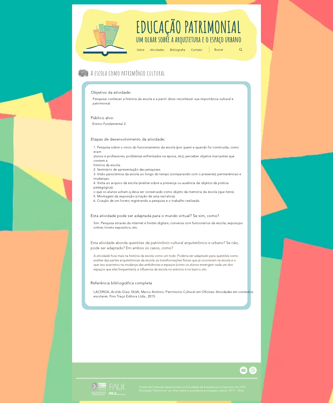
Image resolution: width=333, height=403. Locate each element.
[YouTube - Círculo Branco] (243, 370)
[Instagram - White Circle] (253, 370)
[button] (140, 49)
